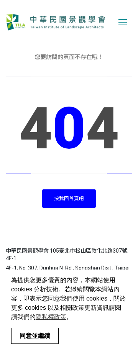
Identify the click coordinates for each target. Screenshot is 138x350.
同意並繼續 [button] (35, 335)
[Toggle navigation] (122, 22)
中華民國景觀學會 (55, 22)
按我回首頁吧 (69, 198)
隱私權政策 (51, 317)
